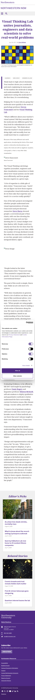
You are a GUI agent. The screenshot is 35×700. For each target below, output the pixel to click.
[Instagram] (7, 691)
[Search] (6, 13)
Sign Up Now (7, 651)
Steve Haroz (17, 211)
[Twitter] (5, 691)
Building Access (5, 665)
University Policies (6, 680)
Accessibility (4, 663)
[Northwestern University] (17, 617)
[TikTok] (12, 691)
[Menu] (2, 13)
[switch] (30, 349)
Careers (3, 670)
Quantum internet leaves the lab (17, 600)
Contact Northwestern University (9, 673)
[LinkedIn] (15, 691)
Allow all (17, 370)
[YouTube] (10, 691)
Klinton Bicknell (26, 392)
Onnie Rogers (17, 389)
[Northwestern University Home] (7, 2)
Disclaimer (3, 694)
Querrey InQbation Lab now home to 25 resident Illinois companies (15, 543)
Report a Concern (5, 678)
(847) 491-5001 (8, 633)
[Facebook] (2, 691)
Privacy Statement (6, 675)
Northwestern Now (13, 8)
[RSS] (17, 691)
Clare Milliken (22, 42)
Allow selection (17, 376)
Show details (26, 365)
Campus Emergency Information (9, 668)
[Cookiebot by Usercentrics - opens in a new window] (26, 323)
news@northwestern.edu (9, 636)
